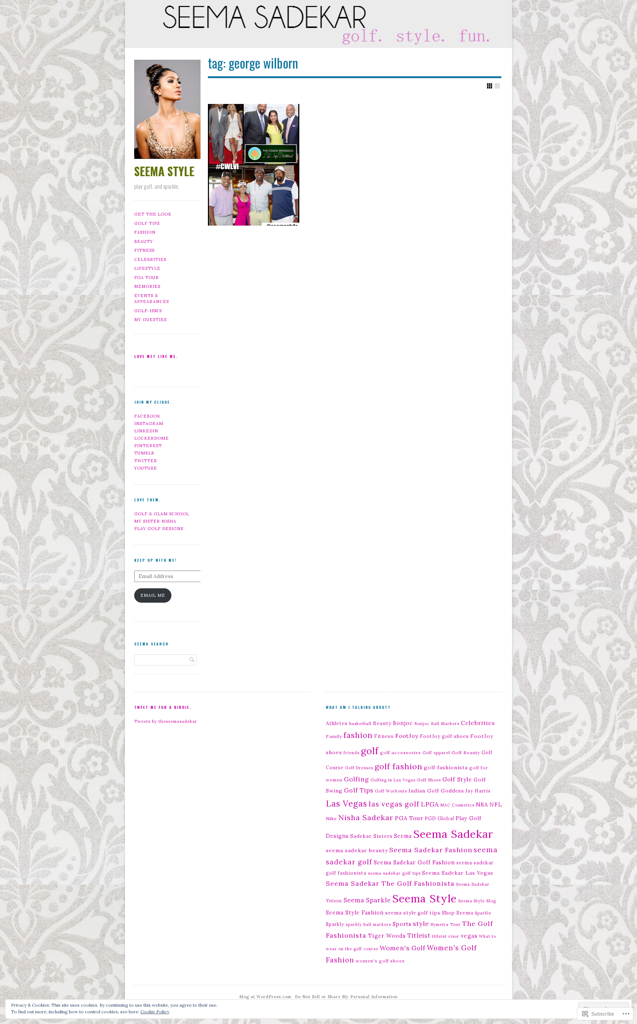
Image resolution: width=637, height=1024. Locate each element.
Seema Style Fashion (355, 912)
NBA (482, 804)
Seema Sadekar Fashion (430, 850)
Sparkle (483, 913)
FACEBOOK (147, 416)
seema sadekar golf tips (394, 873)
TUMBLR (144, 453)
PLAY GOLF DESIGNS (158, 528)
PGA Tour (409, 818)
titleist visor (445, 936)
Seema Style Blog (477, 900)
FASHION (145, 232)
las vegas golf (394, 804)
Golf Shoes (429, 780)
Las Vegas (346, 803)
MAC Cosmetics (457, 805)
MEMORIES (147, 286)
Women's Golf (402, 948)
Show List (497, 85)
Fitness (384, 736)
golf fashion (398, 766)
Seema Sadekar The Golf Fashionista (390, 883)
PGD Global (439, 818)
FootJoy (406, 735)
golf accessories (400, 752)
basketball (360, 723)
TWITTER (145, 460)
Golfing (356, 779)
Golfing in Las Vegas (392, 780)
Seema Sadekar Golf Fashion (414, 862)
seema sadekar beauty (357, 850)
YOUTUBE (145, 468)
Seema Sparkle (367, 900)
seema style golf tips (413, 913)
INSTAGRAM (148, 423)
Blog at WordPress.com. (266, 996)
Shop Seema (457, 913)
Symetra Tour (446, 924)
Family (334, 736)
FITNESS (144, 250)
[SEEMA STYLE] (318, 25)
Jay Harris (478, 791)
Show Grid (489, 85)
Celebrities (478, 723)
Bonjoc (403, 723)
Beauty (382, 723)
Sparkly (335, 924)
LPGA (430, 804)
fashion (358, 735)
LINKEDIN (146, 430)
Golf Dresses (359, 767)
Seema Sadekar (453, 834)
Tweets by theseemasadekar (165, 721)
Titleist (419, 935)
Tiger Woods (387, 935)
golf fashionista (446, 767)
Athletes (337, 723)
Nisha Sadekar (365, 817)
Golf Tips (358, 790)
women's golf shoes (380, 961)
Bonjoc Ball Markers (436, 723)
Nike (331, 818)
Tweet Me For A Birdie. (162, 707)
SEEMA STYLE (164, 171)
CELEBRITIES (150, 259)
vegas (469, 935)
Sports (402, 923)
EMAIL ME (152, 595)
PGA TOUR (146, 277)
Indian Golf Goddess (436, 790)
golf (370, 751)
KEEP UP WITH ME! (155, 560)
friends (351, 752)
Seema (403, 835)
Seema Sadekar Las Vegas (457, 873)
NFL (496, 804)
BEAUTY (143, 241)
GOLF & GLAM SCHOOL (161, 513)
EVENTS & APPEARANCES (151, 298)
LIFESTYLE (147, 268)
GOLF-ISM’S (148, 310)
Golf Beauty (466, 752)
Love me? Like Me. (156, 356)
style (421, 924)
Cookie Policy (154, 1011)
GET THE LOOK (152, 214)
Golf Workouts (391, 791)
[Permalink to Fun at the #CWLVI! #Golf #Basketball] (253, 165)
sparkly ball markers (368, 924)
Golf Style (457, 779)
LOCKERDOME (151, 438)
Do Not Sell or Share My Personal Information (346, 996)
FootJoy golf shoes (444, 736)
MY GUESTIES (150, 319)
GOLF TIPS (147, 223)
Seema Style (424, 898)
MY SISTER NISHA (155, 521)
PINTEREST (148, 445)
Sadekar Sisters (371, 836)
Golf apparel (436, 752)
